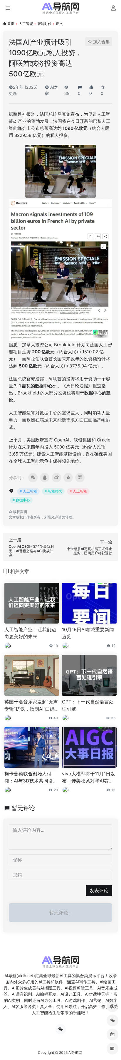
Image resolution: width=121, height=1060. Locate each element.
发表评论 (99, 890)
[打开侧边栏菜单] (8, 8)
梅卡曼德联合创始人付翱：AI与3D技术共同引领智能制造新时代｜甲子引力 (31, 777)
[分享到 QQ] (44, 477)
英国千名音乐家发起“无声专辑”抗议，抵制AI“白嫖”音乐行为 (31, 705)
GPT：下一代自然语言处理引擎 (88, 705)
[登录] (113, 8)
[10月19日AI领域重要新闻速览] (89, 603)
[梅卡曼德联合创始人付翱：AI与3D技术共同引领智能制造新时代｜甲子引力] (31, 747)
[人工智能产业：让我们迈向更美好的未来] (31, 603)
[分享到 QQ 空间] (68, 477)
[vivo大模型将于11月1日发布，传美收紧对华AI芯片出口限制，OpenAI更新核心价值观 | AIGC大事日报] (89, 747)
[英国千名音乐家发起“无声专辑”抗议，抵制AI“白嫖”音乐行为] (31, 675)
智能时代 (44, 23)
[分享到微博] (56, 477)
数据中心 (44, 386)
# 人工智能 (28, 491)
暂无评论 (23, 808)
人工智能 (26, 23)
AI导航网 (75, 1052)
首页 (10, 23)
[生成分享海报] (80, 477)
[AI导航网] (60, 8)
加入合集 (101, 41)
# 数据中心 (21, 500)
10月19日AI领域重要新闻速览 (88, 632)
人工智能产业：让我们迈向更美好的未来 (30, 632)
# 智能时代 (53, 491)
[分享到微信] (33, 477)
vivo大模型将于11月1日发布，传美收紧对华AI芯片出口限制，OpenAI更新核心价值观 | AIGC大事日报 (89, 777)
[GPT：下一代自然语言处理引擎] (89, 675)
